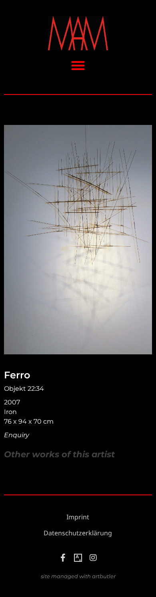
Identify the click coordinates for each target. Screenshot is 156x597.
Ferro (17, 375)
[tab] (59, 454)
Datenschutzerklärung (78, 533)
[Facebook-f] (62, 557)
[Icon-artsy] (78, 557)
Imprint (77, 517)
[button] (78, 65)
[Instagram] (93, 557)
